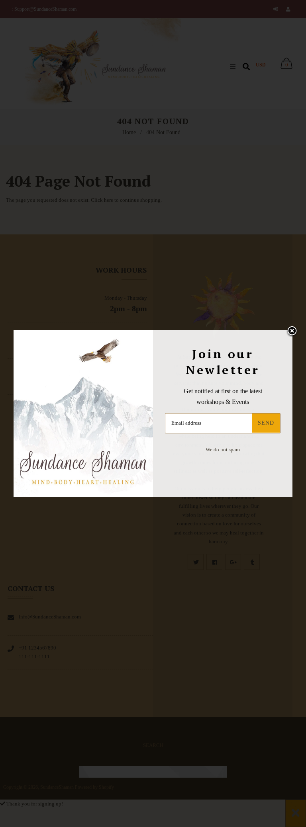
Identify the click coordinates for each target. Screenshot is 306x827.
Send (266, 423)
